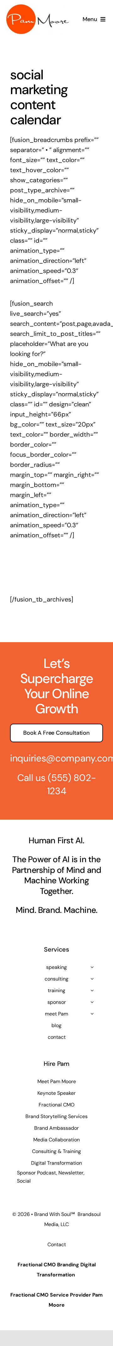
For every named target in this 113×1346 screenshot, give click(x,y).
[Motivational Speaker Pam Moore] (37, 7)
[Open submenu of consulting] (92, 978)
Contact (56, 1244)
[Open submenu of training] (92, 990)
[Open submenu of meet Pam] (92, 1013)
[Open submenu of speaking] (92, 967)
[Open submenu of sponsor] (92, 1002)
